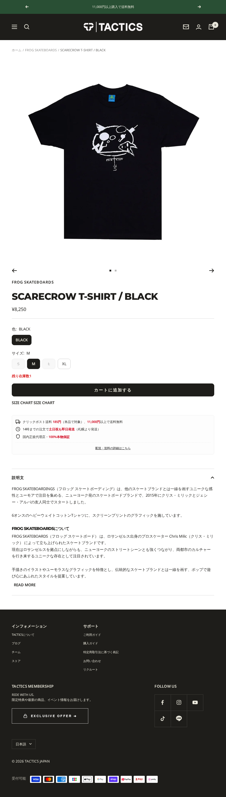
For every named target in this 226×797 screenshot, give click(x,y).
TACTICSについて (23, 635)
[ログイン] (198, 26)
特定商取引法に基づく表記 (101, 652)
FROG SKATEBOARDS (41, 50)
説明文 (18, 477)
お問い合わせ (92, 661)
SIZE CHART (22, 402)
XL (64, 363)
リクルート (90, 669)
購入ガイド (90, 643)
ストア (16, 661)
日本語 (21, 744)
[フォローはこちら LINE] (179, 719)
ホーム (16, 50)
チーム (16, 652)
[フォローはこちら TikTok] (162, 719)
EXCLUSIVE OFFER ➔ (54, 716)
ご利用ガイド (92, 635)
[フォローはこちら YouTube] (195, 702)
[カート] (211, 26)
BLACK (22, 339)
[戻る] (14, 271)
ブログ (16, 643)
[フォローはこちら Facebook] (162, 702)
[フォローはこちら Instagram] (179, 702)
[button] (26, 26)
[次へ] (211, 271)
